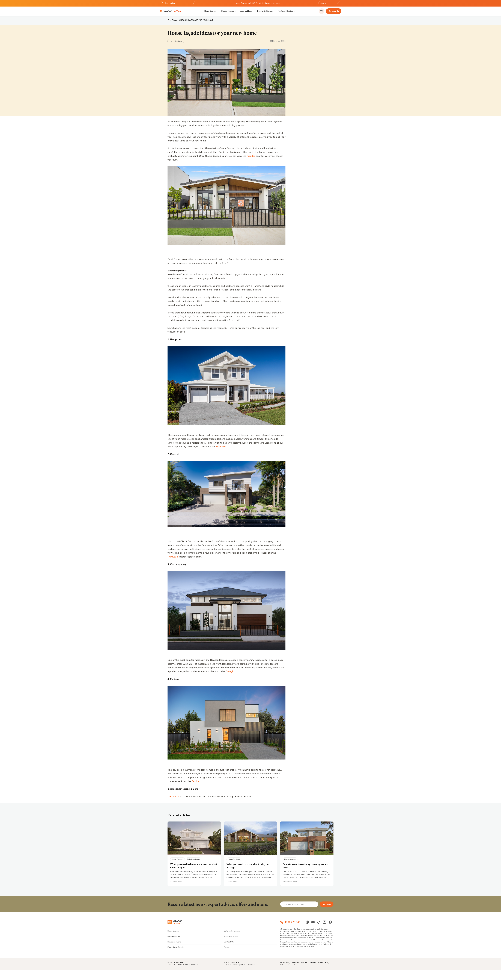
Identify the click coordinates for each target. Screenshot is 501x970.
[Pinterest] (307, 922)
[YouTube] (313, 922)
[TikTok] (319, 922)
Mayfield (221, 446)
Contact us (173, 796)
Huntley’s (173, 556)
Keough (229, 671)
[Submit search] (338, 3)
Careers (227, 947)
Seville (195, 781)
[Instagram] (324, 922)
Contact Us (334, 11)
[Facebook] (330, 922)
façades (251, 156)
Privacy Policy (285, 963)
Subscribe (326, 904)
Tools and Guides (285, 11)
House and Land (245, 11)
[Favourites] (321, 11)
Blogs (174, 20)
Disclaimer (312, 963)
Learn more (275, 3)
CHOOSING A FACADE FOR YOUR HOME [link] (196, 20)
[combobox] (328, 3)
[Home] (168, 20)
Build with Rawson (265, 11)
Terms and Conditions (299, 963)
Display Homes (227, 11)
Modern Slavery (323, 963)
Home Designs (210, 11)
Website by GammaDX (287, 965)
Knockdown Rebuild (176, 947)
